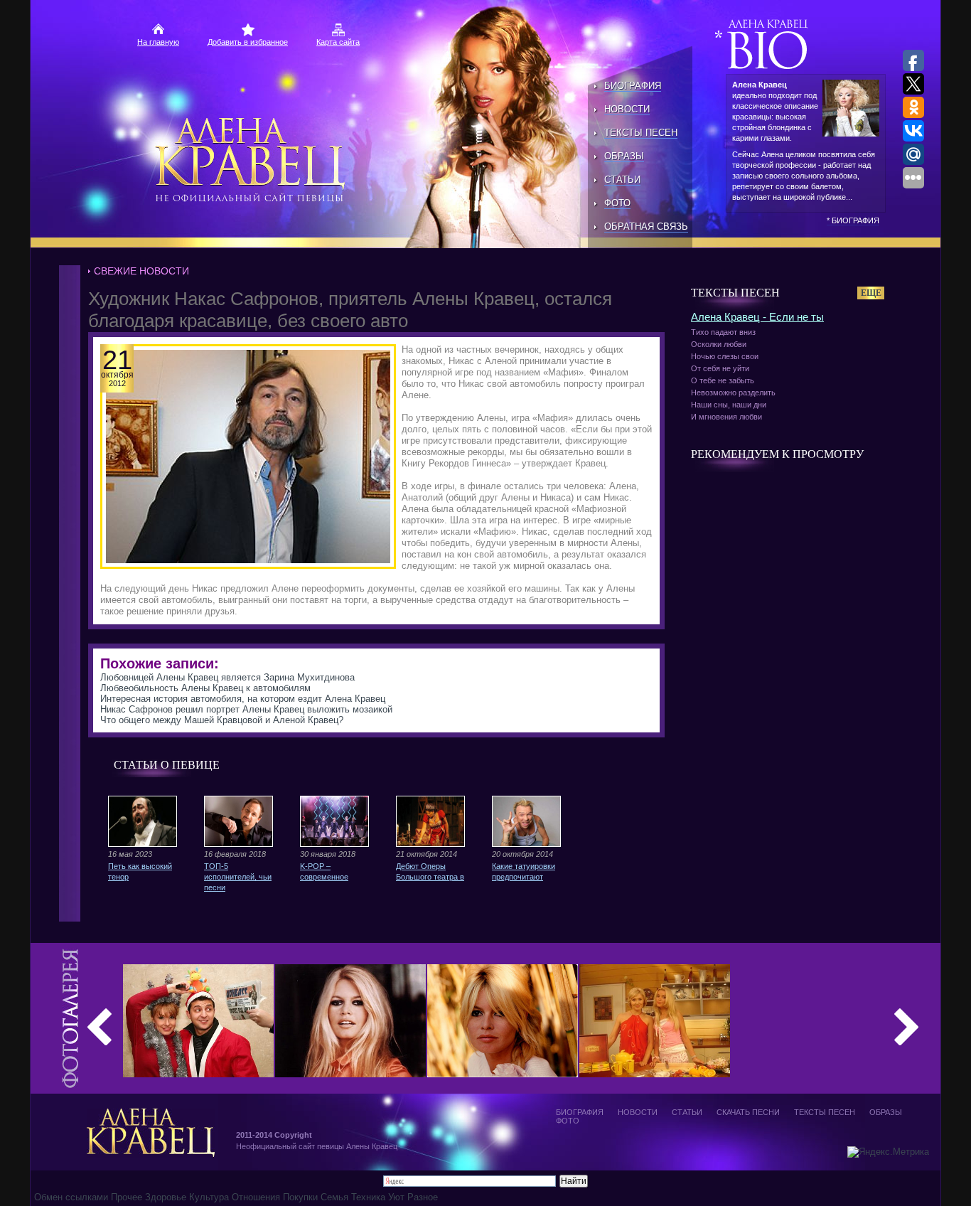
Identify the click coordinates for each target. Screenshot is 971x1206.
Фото (617, 203)
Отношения (256, 1197)
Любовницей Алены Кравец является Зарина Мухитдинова (227, 677)
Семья (334, 1197)
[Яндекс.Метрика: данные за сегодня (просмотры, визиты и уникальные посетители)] (888, 1152)
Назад (99, 1026)
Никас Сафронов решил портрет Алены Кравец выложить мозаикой (246, 709)
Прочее (126, 1197)
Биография (632, 85)
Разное (422, 1197)
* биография (853, 220)
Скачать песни (748, 1112)
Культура (209, 1197)
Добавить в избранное (248, 42)
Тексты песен (640, 132)
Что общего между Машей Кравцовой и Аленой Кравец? (221, 720)
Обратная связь (646, 226)
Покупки (300, 1197)
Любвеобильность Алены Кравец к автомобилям (205, 688)
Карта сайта (338, 42)
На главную (158, 42)
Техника (368, 1197)
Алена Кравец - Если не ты (757, 317)
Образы (624, 156)
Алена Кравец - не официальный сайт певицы (251, 160)
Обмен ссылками (72, 1197)
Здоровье (165, 1197)
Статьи (622, 179)
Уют (396, 1197)
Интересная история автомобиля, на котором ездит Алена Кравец (242, 698)
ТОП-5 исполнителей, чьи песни (238, 877)
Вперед (906, 1026)
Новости (627, 109)
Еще (871, 293)
